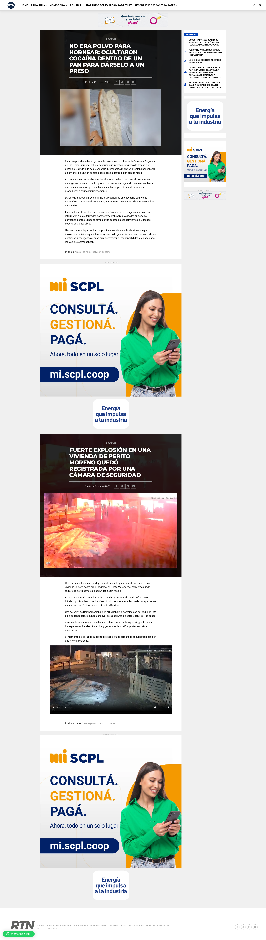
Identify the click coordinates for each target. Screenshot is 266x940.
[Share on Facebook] (116, 82)
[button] (19, 934)
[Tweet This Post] (121, 82)
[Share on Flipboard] (127, 82)
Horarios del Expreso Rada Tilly (109, 5)
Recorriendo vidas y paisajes (155, 5)
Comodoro (57, 5)
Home (24, 5)
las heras (86, 252)
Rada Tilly (38, 5)
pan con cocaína (101, 252)
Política (75, 5)
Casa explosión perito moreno (98, 723)
